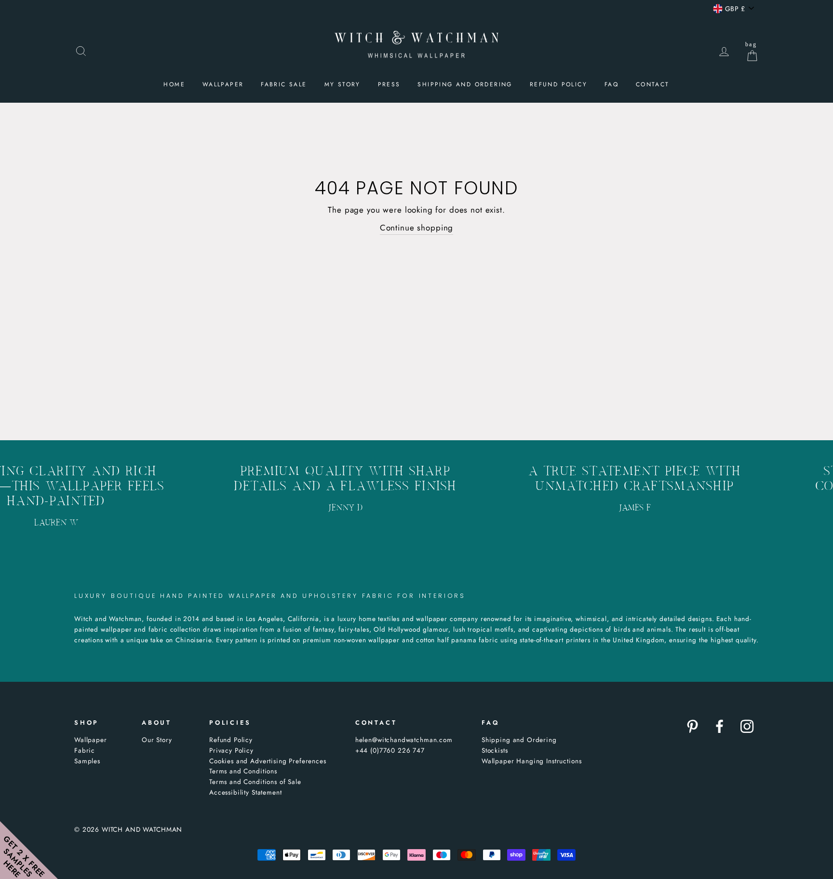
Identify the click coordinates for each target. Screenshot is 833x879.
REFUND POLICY (558, 84)
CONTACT (653, 84)
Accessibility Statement (245, 792)
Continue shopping (416, 227)
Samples (87, 761)
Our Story (157, 739)
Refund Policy (231, 739)
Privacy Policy (231, 750)
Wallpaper (90, 739)
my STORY (342, 84)
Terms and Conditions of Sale (255, 781)
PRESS (389, 84)
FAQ (611, 84)
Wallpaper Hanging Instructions (532, 761)
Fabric (84, 750)
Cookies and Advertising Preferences (267, 761)
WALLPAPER (223, 84)
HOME (174, 84)
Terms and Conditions (243, 771)
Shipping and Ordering (464, 84)
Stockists (495, 750)
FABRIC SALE (284, 84)
